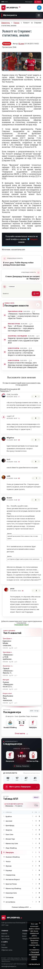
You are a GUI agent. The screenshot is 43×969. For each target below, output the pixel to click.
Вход (26, 625)
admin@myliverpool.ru (8, 966)
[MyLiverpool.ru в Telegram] (39, 7)
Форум (24, 933)
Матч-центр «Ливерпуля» (23, 786)
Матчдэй (6, 680)
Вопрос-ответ (7, 693)
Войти (39, 1)
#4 (19, 461)
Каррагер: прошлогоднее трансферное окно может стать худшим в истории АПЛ (24, 340)
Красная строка (14, 323)
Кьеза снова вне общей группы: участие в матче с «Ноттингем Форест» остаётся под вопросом (21, 353)
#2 (22, 590)
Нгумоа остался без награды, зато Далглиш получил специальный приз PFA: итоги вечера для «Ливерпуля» (23, 365)
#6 (19, 418)
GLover (21, 44)
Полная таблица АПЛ (21, 907)
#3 (19, 478)
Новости (4, 933)
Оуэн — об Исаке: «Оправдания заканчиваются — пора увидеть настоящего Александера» (21, 328)
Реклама (4, 947)
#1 (19, 500)
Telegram (34, 239)
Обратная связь (6, 950)
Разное (16, 23)
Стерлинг (12, 286)
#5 (19, 440)
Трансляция (5, 939)
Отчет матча (21, 733)
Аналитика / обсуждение (17, 336)
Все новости (37, 305)
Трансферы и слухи (15, 311)
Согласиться (34, 964)
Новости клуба (13, 348)
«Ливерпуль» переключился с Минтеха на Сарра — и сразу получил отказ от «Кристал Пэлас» (23, 316)
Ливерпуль (5, 23)
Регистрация (28, 1)
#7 (19, 396)
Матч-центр (5, 936)
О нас (3, 945)
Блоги (24, 936)
